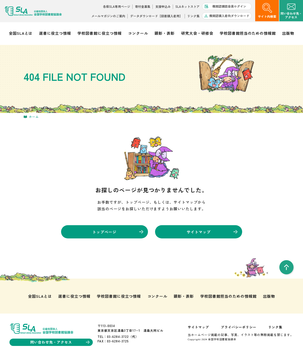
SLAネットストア (187, 6)
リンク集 (193, 16)
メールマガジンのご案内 (108, 16)
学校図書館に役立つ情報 (99, 33)
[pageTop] (286, 267)
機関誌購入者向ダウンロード (229, 15)
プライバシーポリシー (238, 327)
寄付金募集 (142, 6)
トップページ (104, 232)
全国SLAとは (21, 33)
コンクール (138, 33)
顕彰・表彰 (165, 33)
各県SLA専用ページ (116, 6)
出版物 (288, 33)
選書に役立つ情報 (55, 33)
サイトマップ (199, 232)
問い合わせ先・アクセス (51, 342)
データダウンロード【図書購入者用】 (156, 16)
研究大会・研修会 (197, 33)
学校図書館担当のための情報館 (248, 33)
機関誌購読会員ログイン (229, 6)
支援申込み (163, 6)
